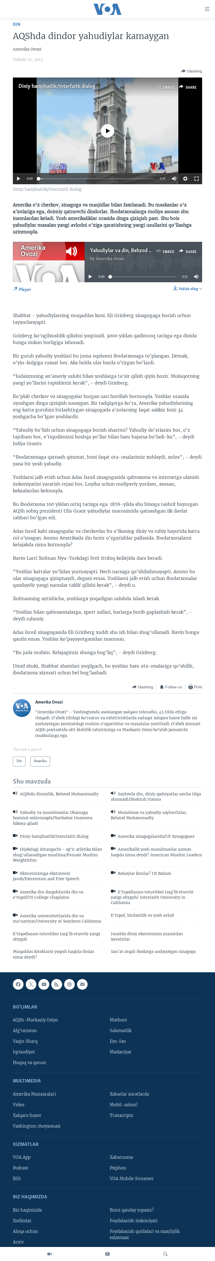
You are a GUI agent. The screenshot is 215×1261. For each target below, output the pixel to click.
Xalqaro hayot (27, 1115)
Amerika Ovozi (110, 258)
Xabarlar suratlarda (129, 1094)
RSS (17, 1179)
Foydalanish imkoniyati (134, 1220)
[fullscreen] (196, 178)
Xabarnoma (121, 1157)
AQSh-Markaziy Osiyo (35, 1020)
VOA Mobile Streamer (132, 1179)
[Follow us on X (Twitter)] (31, 984)
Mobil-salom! (124, 1104)
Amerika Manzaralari (34, 1094)
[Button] (191, 71)
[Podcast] (69, 984)
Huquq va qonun (29, 1063)
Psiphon (118, 1168)
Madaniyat (120, 1052)
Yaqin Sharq (25, 1041)
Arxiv (18, 1242)
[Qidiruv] (165, 1254)
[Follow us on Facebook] (18, 984)
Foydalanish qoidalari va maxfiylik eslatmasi (145, 1234)
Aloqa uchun (25, 1231)
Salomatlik (121, 1030)
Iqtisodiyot (24, 1052)
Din (16, 24)
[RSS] (56, 984)
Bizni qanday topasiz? (132, 1210)
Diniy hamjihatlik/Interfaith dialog (56, 86)
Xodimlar (22, 1220)
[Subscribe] (82, 984)
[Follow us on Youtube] (43, 984)
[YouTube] (107, 1254)
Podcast (20, 1168)
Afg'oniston (25, 1030)
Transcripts (121, 1115)
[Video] (49, 1254)
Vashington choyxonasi (36, 1126)
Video (18, 1104)
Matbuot (118, 1020)
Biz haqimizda (27, 1210)
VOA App (22, 1157)
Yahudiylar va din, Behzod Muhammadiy (134, 251)
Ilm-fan (118, 1041)
